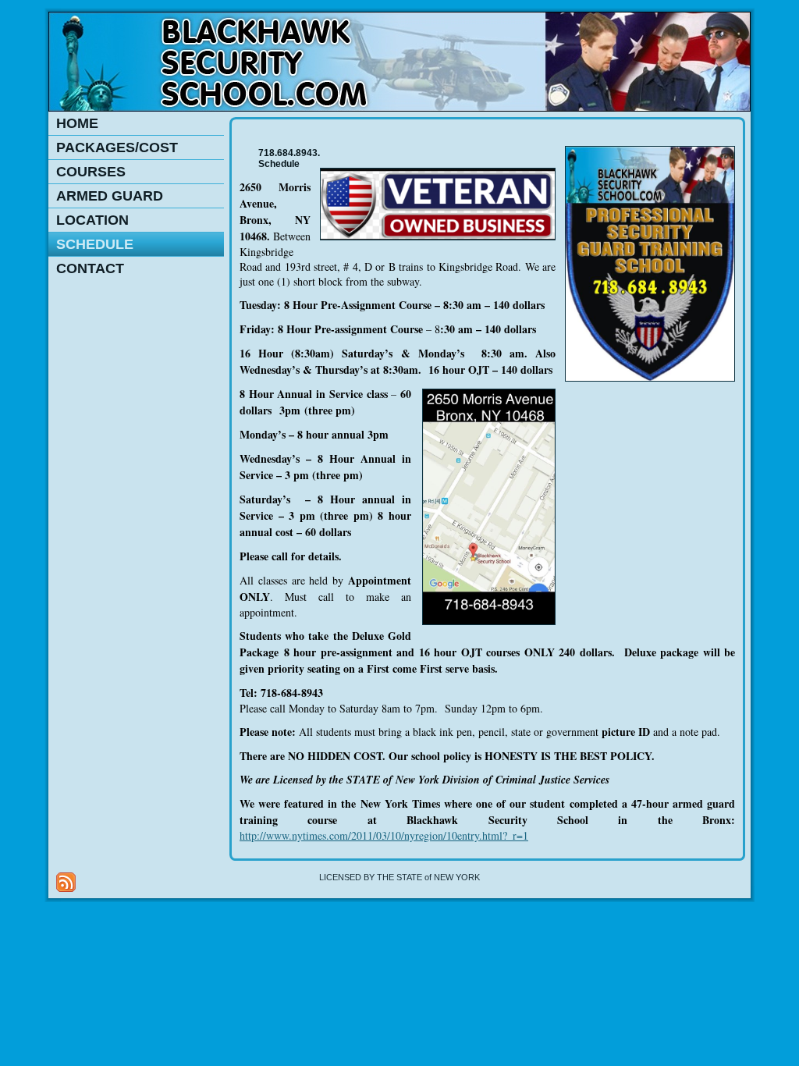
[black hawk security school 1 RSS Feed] (66, 882)
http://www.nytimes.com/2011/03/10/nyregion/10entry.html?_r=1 (384, 835)
